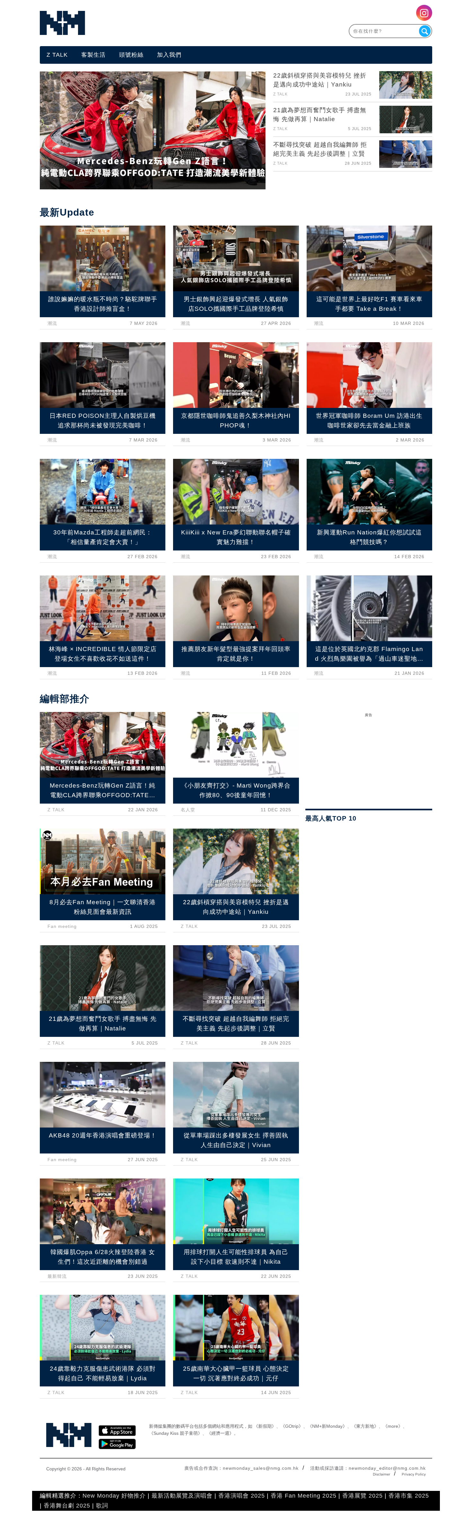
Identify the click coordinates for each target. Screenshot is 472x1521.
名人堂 (188, 809)
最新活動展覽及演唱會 (182, 1495)
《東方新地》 (365, 1426)
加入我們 (169, 55)
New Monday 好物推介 (114, 1495)
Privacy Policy (414, 1474)
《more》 (393, 1426)
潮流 (52, 323)
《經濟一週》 (220, 1433)
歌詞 (102, 1505)
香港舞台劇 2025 (67, 1505)
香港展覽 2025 (362, 1495)
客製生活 (93, 55)
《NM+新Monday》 (327, 1426)
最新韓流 (57, 1276)
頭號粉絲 (131, 55)
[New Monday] (138, 23)
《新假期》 (265, 1426)
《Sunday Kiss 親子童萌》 (175, 1433)
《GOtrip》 (292, 1426)
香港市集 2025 (409, 1495)
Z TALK (57, 55)
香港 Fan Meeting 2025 (304, 1495)
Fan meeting (62, 926)
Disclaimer (381, 1474)
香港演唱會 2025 (241, 1495)
